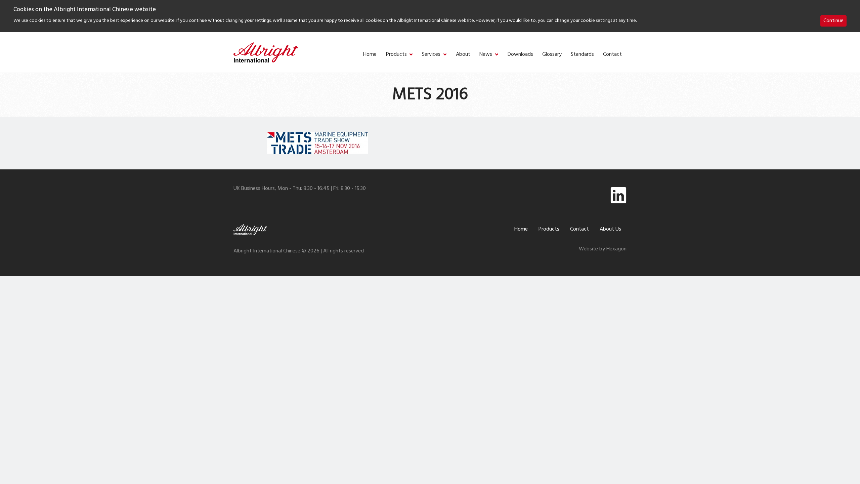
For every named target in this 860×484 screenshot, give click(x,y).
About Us (610, 229)
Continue (833, 20)
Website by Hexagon (603, 249)
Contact (612, 54)
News (485, 54)
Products (396, 54)
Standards (582, 54)
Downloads (520, 54)
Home (370, 54)
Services (431, 54)
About (463, 54)
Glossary (552, 54)
